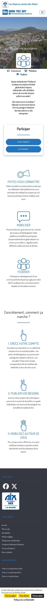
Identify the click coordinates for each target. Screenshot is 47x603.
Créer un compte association (11, 572)
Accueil (4, 525)
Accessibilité (6, 533)
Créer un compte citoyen (10, 576)
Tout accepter (10, 596)
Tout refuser (24, 596)
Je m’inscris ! (23, 149)
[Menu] (42, 12)
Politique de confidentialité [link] (24, 600)
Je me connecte (23, 142)
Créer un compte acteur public (12, 568)
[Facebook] (6, 488)
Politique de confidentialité (11, 541)
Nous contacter (7, 552)
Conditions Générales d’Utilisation (13, 544)
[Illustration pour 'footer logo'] (23, 501)
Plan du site (6, 529)
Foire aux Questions (8, 548)
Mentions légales (7, 537)
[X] (14, 488)
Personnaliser (37, 596)
